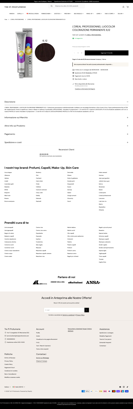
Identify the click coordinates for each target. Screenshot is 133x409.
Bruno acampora (9, 201)
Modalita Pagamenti (106, 336)
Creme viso (39, 227)
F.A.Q (37, 342)
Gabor (69, 192)
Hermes (101, 175)
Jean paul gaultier (104, 178)
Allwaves (7, 175)
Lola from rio (102, 201)
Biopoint (7, 192)
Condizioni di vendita (11, 371)
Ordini (38, 336)
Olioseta (101, 210)
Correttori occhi (9, 247)
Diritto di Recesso (10, 358)
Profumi (69, 247)
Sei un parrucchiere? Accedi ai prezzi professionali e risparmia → (93, 64)
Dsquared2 (70, 184)
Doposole (39, 236)
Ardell (6, 181)
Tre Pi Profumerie (14, 391)
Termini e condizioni (68, 315)
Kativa (101, 184)
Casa (6, 19)
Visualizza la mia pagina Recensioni (46, 339)
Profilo (38, 333)
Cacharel (38, 178)
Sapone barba (103, 233)
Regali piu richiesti (72, 256)
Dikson (69, 175)
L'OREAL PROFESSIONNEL (17, 19)
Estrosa (69, 190)
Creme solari (8, 256)
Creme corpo (8, 253)
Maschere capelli (41, 250)
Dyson (69, 187)
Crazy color (39, 192)
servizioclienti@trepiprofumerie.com (18, 336)
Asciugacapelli (9, 230)
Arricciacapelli (9, 227)
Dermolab (70, 172)
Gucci (69, 201)
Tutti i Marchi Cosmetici (43, 346)
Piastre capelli (71, 245)
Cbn (37, 175)
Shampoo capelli (104, 239)
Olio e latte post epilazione (75, 236)
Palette (69, 242)
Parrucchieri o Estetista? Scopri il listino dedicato (80, 330)
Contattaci (103, 346)
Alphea (7, 178)
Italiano (7, 387)
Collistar (38, 187)
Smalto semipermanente (106, 247)
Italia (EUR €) (19, 387)
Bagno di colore (9, 233)
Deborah (38, 198)
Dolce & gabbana (72, 178)
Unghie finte (102, 262)
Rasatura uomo (71, 253)
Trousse (101, 259)
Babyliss (7, 187)
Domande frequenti (105, 342)
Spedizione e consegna (106, 333)
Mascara (38, 247)
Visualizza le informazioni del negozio (85, 89)
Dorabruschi (71, 181)
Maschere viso (40, 256)
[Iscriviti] (86, 310)
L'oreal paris (102, 192)
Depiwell (38, 201)
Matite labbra (71, 227)
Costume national (41, 190)
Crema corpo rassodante (12, 250)
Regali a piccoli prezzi (105, 227)
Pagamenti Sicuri (10, 367)
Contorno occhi (9, 245)
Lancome (101, 198)
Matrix (101, 204)
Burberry (38, 172)
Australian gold (9, 184)
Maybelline (102, 207)
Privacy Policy (80, 315)
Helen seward (103, 172)
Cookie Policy (8, 364)
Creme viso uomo (41, 230)
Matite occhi (71, 230)
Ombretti (70, 239)
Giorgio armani (71, 195)
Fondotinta (39, 242)
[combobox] (66, 6)
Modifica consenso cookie (12, 377)
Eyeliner (38, 239)
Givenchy (70, 198)
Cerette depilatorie (10, 239)
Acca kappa (8, 172)
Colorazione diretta (10, 242)
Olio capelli (70, 233)
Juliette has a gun (104, 181)
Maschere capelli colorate (43, 253)
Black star (7, 195)
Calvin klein (39, 181)
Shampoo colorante (104, 242)
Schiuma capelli (103, 236)
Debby (38, 195)
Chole (37, 184)
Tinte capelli (102, 256)
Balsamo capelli (9, 236)
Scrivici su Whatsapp (42, 358)
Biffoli (6, 190)
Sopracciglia (102, 250)
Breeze (7, 198)
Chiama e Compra (41, 361)
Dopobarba (39, 233)
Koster (101, 190)
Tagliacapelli (102, 253)
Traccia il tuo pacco (105, 339)
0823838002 (11, 339)
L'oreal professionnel (105, 195)
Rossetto (101, 230)
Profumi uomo (71, 250)
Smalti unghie (103, 245)
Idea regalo (39, 245)
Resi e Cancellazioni (10, 374)
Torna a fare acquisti (42, 349)
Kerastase (102, 187)
